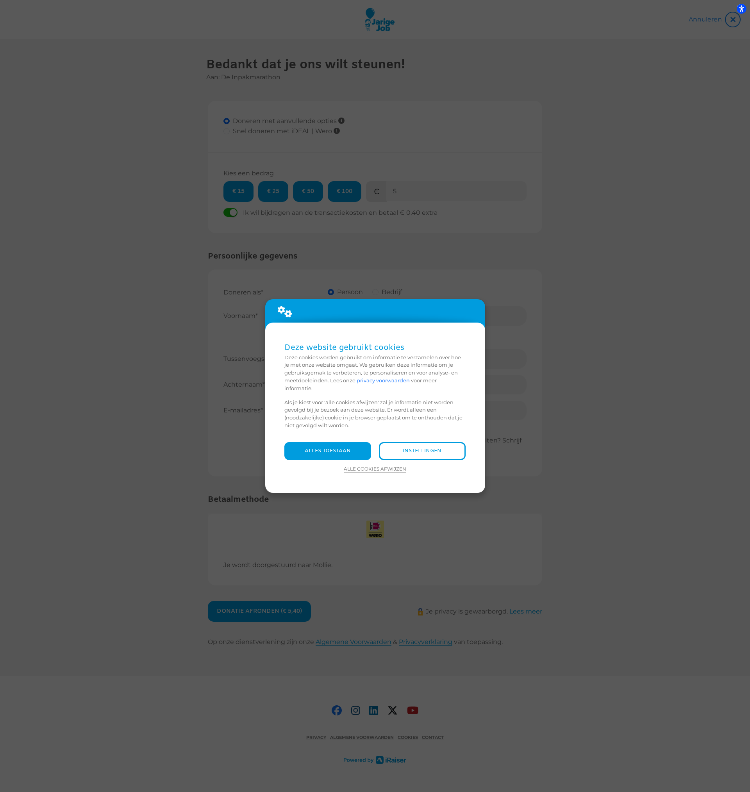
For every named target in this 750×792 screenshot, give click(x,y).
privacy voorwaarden (383, 380)
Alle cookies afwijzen (375, 469)
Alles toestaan (328, 451)
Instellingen (422, 451)
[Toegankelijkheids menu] (741, 8)
